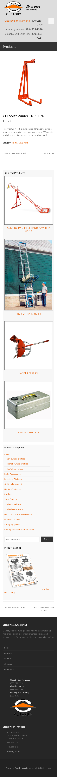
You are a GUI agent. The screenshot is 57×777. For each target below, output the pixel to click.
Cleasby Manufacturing (24, 768)
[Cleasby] (23, 8)
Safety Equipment (12, 524)
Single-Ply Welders (12, 504)
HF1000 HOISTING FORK (15, 607)
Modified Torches (12, 519)
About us (8, 664)
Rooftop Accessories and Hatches (19, 529)
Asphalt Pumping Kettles (17, 463)
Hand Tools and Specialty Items (18, 514)
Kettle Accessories (12, 474)
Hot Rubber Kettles (15, 469)
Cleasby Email (13, 751)
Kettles (7, 454)
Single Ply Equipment (13, 509)
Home (7, 647)
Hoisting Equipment (20, 143)
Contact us (9, 669)
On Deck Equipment (13, 484)
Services (8, 658)
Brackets (8, 494)
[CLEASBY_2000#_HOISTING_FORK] (28, 83)
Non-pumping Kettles (16, 458)
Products (8, 653)
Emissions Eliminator (13, 479)
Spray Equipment (12, 499)
